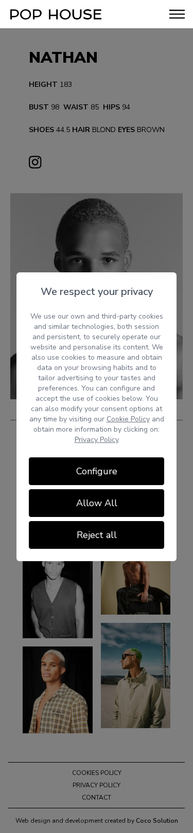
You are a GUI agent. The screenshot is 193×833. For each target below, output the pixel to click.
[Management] (55, 14)
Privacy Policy (97, 440)
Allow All (96, 503)
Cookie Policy (128, 419)
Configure (96, 471)
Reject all (97, 535)
